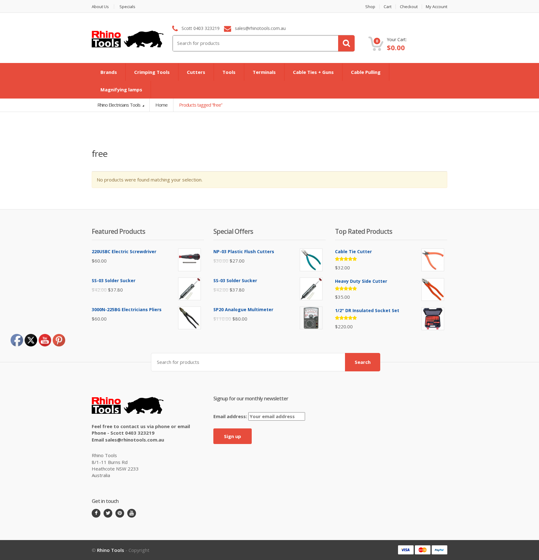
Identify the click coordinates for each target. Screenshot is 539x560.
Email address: (230, 416)
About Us (100, 6)
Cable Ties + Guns (313, 72)
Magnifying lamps (121, 89)
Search (363, 362)
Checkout (409, 6)
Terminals (264, 72)
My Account (436, 6)
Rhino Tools (110, 550)
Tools (229, 72)
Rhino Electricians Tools (119, 105)
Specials (127, 6)
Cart (387, 6)
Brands (108, 72)
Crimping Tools (152, 72)
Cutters (196, 72)
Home (161, 105)
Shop (370, 6)
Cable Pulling (366, 72)
